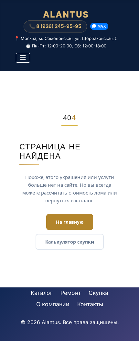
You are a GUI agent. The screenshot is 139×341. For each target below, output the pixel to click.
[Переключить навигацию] (23, 58)
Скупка (98, 292)
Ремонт (70, 292)
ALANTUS (66, 14)
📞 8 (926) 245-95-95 (55, 26)
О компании (53, 304)
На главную (69, 222)
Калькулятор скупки (69, 242)
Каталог (42, 292)
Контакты (90, 304)
